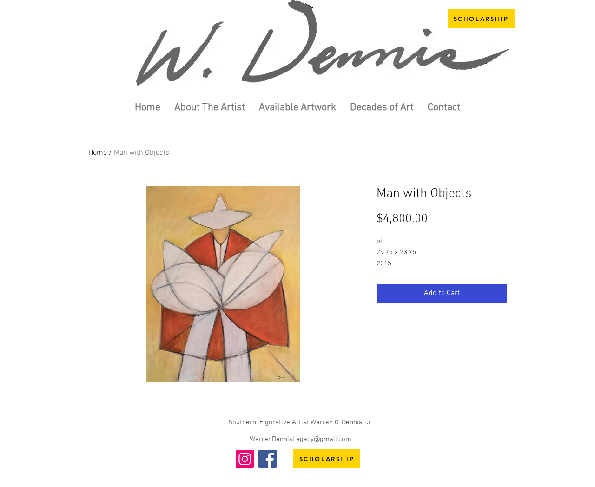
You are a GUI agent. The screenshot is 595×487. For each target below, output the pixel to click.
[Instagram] (245, 459)
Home (97, 153)
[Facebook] (267, 459)
